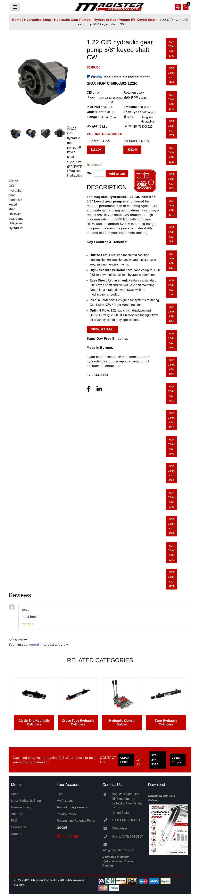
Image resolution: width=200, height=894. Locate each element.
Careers (16, 833)
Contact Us (18, 827)
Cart (59, 794)
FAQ (14, 820)
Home (16, 19)
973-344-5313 (154, 760)
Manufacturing (21, 807)
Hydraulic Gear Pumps (72, 19)
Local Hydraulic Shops (26, 800)
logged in (36, 644)
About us (17, 814)
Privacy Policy (66, 814)
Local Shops (176, 760)
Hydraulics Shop (37, 19)
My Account (65, 800)
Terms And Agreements (73, 807)
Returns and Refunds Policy (76, 820)
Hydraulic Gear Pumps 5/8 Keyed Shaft (125, 19)
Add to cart (117, 173)
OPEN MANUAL (102, 329)
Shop (14, 794)
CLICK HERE (124, 760)
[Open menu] (15, 7)
